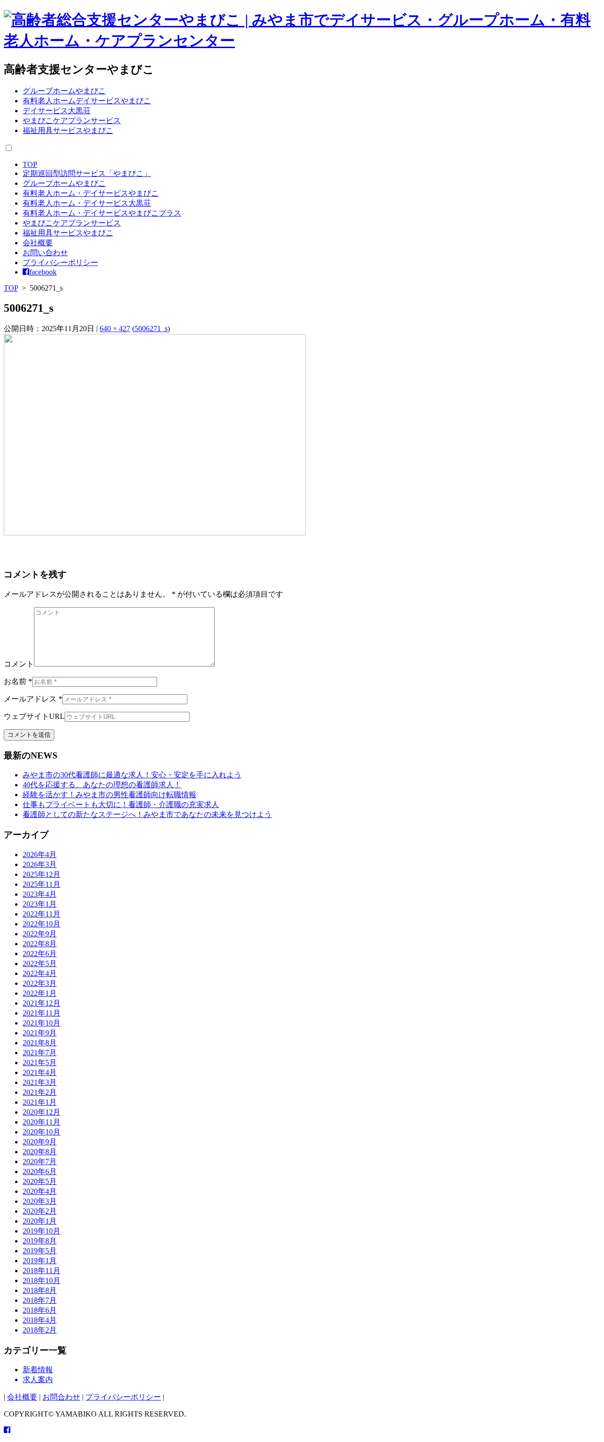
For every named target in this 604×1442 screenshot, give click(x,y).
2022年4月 (40, 973)
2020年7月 (40, 1162)
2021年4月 (40, 1072)
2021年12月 (41, 1003)
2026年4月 (40, 854)
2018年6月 (40, 1310)
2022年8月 (40, 944)
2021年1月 (40, 1102)
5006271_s (151, 329)
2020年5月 (40, 1181)
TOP (30, 164)
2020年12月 (41, 1112)
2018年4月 (40, 1320)
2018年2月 (40, 1330)
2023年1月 (40, 904)
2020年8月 (40, 1152)
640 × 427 (115, 329)
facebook (43, 272)
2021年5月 (40, 1063)
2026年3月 (40, 864)
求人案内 (38, 1379)
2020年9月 (40, 1142)
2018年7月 (40, 1300)
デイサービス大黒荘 (57, 111)
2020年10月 (41, 1132)
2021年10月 (41, 1023)
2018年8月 (40, 1290)
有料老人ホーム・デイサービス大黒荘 (87, 203)
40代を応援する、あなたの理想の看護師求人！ (102, 785)
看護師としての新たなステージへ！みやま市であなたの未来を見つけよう (147, 814)
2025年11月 (41, 884)
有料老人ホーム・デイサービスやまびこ (91, 193)
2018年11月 (41, 1271)
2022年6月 (40, 954)
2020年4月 (40, 1191)
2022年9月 (40, 934)
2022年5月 (40, 963)
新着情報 (38, 1370)
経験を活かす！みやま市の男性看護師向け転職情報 (109, 795)
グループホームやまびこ (64, 91)
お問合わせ (61, 1397)
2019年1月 (40, 1261)
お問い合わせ (45, 253)
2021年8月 (40, 1043)
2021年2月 (40, 1092)
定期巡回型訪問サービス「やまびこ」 (87, 173)
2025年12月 (41, 874)
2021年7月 (40, 1053)
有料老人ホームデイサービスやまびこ (87, 101)
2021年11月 (41, 1013)
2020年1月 (40, 1221)
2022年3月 (40, 983)
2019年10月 (41, 1231)
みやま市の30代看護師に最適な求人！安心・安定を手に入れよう (132, 775)
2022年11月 (41, 914)
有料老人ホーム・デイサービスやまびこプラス (102, 213)
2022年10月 (41, 924)
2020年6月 (40, 1171)
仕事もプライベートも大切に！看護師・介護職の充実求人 (121, 804)
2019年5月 (40, 1251)
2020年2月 (40, 1211)
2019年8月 (40, 1241)
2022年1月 (40, 993)
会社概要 (38, 243)
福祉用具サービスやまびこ (68, 130)
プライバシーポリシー (60, 262)
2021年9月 (40, 1033)
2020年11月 (41, 1122)
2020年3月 (40, 1201)
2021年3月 (40, 1082)
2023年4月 (40, 894)
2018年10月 (41, 1280)
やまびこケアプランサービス (72, 121)
